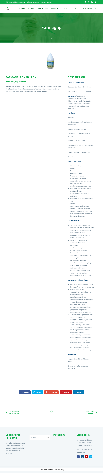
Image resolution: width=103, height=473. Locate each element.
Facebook (25, 392)
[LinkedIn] (91, 2)
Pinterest (66, 392)
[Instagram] (88, 2)
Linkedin (79, 392)
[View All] (51, 412)
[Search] (48, 437)
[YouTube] (95, 2)
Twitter (38, 392)
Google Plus (52, 392)
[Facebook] (85, 2)
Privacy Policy (59, 469)
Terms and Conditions (46, 469)
